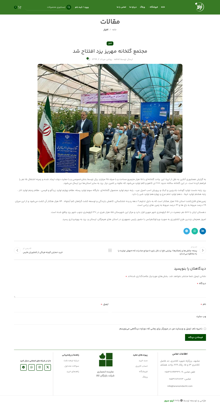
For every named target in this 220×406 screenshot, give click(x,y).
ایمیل (104, 304)
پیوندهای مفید (140, 355)
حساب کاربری (141, 366)
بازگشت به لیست (110, 250)
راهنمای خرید (73, 371)
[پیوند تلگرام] (186, 231)
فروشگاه (143, 371)
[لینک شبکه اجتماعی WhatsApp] (194, 231)
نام (203, 304)
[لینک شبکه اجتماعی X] (47, 367)
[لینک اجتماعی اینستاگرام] (39, 367)
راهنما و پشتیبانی (70, 355)
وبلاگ (145, 377)
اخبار (106, 30)
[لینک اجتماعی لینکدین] (203, 231)
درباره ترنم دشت (71, 360)
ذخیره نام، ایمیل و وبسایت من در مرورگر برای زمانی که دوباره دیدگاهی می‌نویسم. (160, 329)
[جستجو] (68, 7)
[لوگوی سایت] (199, 7)
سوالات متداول (71, 366)
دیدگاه (201, 284)
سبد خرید (143, 360)
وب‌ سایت (201, 316)
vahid (117, 59)
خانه (114, 30)
